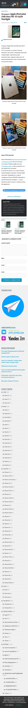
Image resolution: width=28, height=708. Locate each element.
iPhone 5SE (8, 535)
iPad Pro (7, 461)
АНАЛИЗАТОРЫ (10, 678)
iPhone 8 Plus (8, 564)
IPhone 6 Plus (8, 542)
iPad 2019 (7, 421)
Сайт (2, 272)
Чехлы (6, 640)
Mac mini (7, 403)
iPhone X (7, 571)
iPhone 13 (7, 494)
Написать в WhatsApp (14, 196)
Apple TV (7, 615)
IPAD (4, 406)
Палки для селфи (9, 629)
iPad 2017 (7, 413)
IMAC (5, 392)
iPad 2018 (7, 417)
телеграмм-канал (6, 166)
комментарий (5, 243)
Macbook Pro (8, 608)
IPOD (4, 586)
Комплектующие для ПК (11, 658)
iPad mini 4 (7, 450)
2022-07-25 (14, 22)
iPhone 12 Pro (8, 490)
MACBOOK (6, 600)
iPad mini (7, 439)
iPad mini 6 (4, 11)
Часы (6, 637)
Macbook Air (8, 604)
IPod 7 (6, 589)
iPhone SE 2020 (9, 568)
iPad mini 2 (7, 443)
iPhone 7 (7, 553)
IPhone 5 (7, 523)
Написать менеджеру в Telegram (14, 190)
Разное (7, 633)
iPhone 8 (7, 560)
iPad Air (7, 432)
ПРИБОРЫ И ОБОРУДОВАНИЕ (14, 673)
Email (3, 265)
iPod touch (7, 597)
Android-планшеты (10, 647)
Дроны (6, 655)
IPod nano (7, 593)
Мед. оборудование (10, 662)
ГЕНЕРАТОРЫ (10, 682)
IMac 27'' (7, 399)
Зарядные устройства (11, 626)
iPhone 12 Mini (9, 487)
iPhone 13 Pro (8, 501)
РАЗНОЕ (5, 644)
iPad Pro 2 (7, 465)
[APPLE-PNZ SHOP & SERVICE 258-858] (14, 4)
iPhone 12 (7, 483)
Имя (3, 258)
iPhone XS (7, 579)
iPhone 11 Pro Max (10, 479)
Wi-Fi (6, 618)
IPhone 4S (7, 520)
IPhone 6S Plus (9, 549)
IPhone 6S (7, 546)
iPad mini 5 (7, 454)
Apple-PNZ (6, 202)
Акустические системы (11, 622)
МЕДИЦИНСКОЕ (11, 686)
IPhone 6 (7, 538)
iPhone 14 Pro (8, 512)
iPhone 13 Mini (9, 498)
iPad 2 (6, 410)
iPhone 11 (7, 472)
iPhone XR (7, 575)
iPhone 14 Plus (9, 509)
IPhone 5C (7, 527)
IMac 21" (7, 395)
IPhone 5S (7, 531)
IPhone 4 (7, 516)
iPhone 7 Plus (8, 557)
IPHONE (5, 468)
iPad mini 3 (7, 446)
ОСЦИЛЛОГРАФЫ (11, 689)
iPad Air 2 (7, 435)
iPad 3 (6, 424)
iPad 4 (6, 428)
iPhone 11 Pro (8, 476)
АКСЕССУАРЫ (7, 611)
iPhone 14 (7, 505)
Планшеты (8, 669)
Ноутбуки (7, 666)
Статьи (7, 693)
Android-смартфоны (10, 651)
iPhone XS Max (9, 582)
